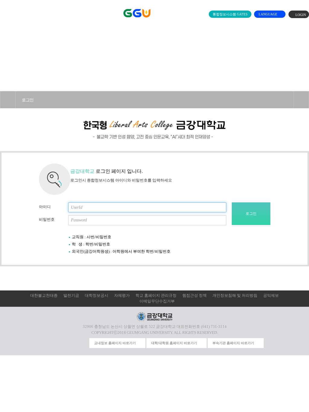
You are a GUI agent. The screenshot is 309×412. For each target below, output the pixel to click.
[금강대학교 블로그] (83, 342)
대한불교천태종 (44, 295)
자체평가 (122, 295)
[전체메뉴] (4, 12)
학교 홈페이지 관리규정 (156, 295)
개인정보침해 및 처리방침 (234, 295)
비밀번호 (47, 219)
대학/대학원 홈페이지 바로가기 (174, 343)
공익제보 (271, 295)
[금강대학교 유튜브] (60, 342)
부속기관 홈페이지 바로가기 (233, 343)
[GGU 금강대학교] (153, 13)
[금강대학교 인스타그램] (49, 342)
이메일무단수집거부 (157, 301)
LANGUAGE (268, 14)
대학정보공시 (96, 295)
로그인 (27, 99)
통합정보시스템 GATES (230, 14)
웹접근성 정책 (194, 295)
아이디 (45, 207)
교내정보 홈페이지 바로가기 (115, 343)
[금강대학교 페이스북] (71, 342)
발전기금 (71, 295)
